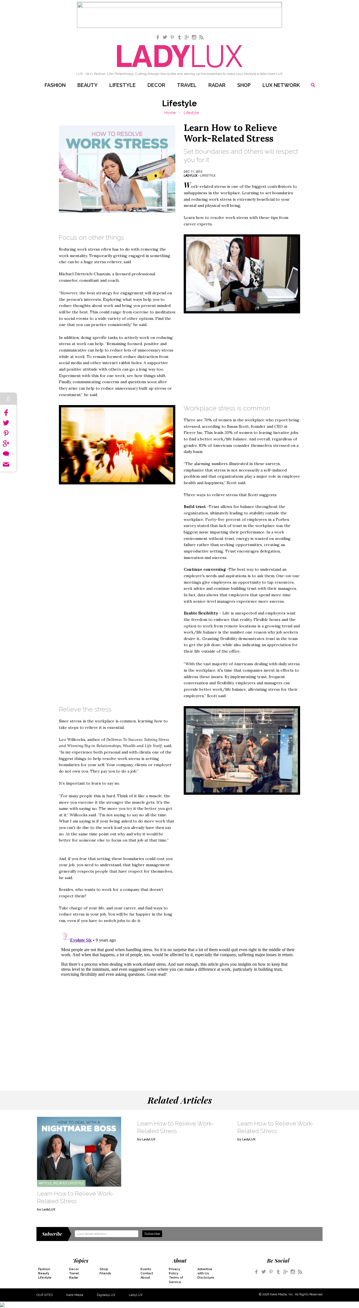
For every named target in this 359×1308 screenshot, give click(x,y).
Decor (156, 85)
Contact (147, 1273)
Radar (216, 85)
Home (170, 112)
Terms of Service (176, 1280)
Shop (244, 85)
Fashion (55, 85)
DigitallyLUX (106, 1295)
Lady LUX (179, 56)
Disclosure (205, 1277)
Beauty (87, 85)
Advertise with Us (204, 1271)
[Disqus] (179, 1000)
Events (146, 1269)
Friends (105, 1273)
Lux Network (281, 85)
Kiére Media (74, 1295)
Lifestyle (122, 85)
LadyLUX (135, 1295)
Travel (187, 85)
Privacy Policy (174, 1271)
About (145, 1277)
